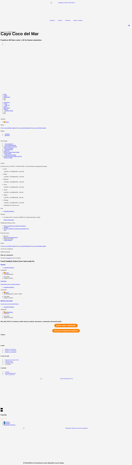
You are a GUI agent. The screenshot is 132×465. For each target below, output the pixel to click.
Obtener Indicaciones (9, 220)
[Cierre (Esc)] (1, 418)
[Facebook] (2, 337)
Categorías (52, 20)
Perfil (5, 94)
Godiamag (67, 20)
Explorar (60, 20)
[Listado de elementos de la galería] (8, 128)
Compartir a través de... (10, 424)
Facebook (7, 422)
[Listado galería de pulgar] (8, 246)
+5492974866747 (8, 240)
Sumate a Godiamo (77, 20)
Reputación (7, 97)
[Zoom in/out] (5, 418)
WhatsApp (7, 423)
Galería (5, 95)
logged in (9, 258)
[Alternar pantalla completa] (4, 418)
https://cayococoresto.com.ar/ (11, 237)
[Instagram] (2, 341)
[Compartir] (2, 418)
